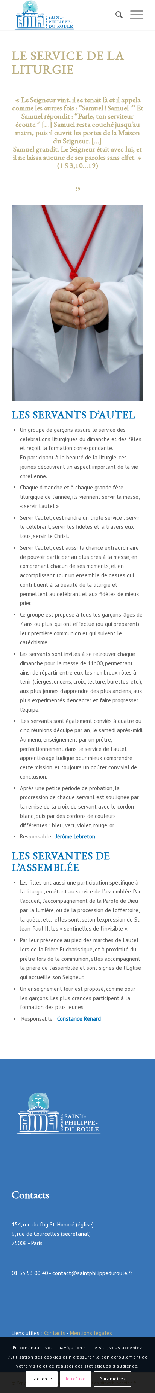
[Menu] (133, 15)
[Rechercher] (115, 15)
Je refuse (76, 1378)
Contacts (54, 1333)
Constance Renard (79, 1018)
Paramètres (112, 1378)
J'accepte (42, 1378)
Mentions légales (91, 1333)
